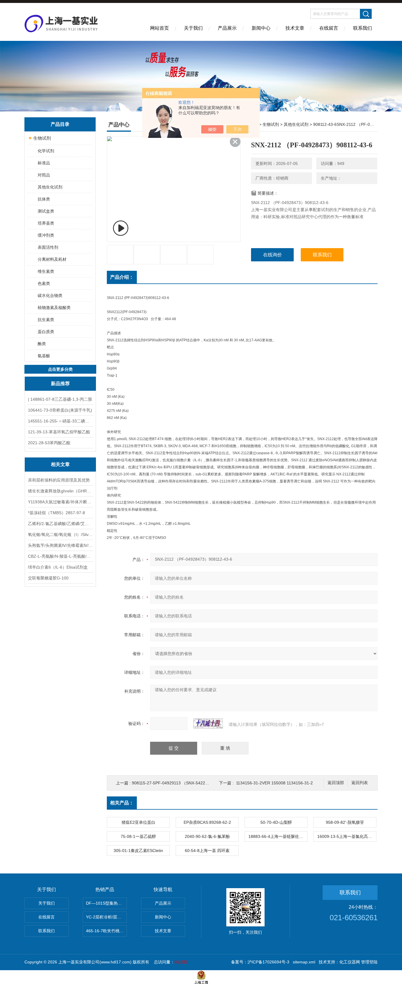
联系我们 (362, 28)
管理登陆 (369, 962)
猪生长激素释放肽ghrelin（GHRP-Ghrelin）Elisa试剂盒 (60, 491)
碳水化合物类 (50, 295)
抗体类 (44, 199)
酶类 (42, 343)
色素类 (44, 283)
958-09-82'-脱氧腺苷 (345, 822)
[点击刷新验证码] (208, 724)
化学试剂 (46, 150)
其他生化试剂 (50, 187)
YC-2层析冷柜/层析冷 (105, 917)
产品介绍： (122, 277)
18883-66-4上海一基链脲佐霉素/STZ (277, 836)
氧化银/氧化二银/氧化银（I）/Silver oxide (60, 534)
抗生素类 (46, 319)
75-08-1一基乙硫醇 (138, 836)
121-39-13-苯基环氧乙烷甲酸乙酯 (59, 432)
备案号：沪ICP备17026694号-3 (260, 962)
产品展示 (227, 28)
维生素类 (46, 271)
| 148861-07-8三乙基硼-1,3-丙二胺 (60, 399)
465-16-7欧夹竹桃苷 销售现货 (106, 930)
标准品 (44, 163)
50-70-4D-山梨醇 (276, 822)
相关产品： (122, 802)
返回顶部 (336, 783)
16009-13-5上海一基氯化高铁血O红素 (346, 836)
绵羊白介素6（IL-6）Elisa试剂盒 (58, 567)
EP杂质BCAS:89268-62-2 (207, 822)
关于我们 (193, 28)
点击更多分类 (60, 369)
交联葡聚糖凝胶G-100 (48, 578)
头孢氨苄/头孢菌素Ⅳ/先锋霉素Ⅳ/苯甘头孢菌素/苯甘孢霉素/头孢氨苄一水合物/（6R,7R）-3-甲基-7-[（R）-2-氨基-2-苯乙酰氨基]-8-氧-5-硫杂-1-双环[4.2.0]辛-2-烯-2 (60, 545)
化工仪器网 (349, 962)
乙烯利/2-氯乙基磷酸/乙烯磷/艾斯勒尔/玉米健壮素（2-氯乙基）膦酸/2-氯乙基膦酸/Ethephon (60, 523)
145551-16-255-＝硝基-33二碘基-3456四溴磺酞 (60, 421)
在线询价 (272, 254)
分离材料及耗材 (52, 259)
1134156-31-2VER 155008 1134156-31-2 (274, 783)
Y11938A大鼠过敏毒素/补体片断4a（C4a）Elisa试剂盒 (60, 501)
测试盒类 (46, 211)
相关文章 (60, 464)
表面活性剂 (48, 247)
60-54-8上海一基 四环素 (207, 850)
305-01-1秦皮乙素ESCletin (138, 850)
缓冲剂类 (46, 235)
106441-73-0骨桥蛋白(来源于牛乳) (60, 410)
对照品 (44, 175)
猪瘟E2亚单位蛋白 (138, 822)
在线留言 (328, 28)
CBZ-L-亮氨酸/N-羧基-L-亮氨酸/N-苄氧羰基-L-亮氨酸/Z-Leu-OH (60, 556)
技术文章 (294, 28)
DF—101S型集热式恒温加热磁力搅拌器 (106, 903)
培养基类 (46, 223)
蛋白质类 (46, 331)
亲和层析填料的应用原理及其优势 (59, 480)
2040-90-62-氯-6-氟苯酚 (207, 836)
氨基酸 (44, 355)
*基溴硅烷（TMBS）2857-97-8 (56, 512)
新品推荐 (60, 383)
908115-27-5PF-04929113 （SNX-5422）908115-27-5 (182, 783)
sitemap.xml (304, 962)
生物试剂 (42, 138)
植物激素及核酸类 (54, 307)
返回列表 (359, 783)
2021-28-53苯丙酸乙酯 (49, 442)
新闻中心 (261, 28)
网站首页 (159, 28)
